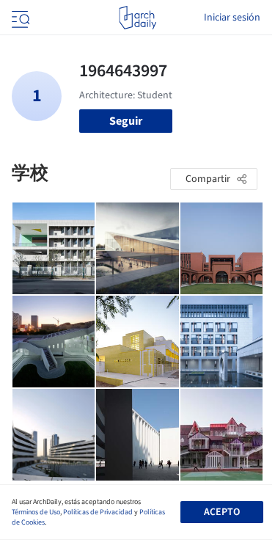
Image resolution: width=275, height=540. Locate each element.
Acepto (222, 512)
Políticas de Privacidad (98, 512)
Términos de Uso (36, 512)
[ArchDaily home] (137, 17)
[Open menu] (19, 17)
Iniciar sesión (232, 17)
